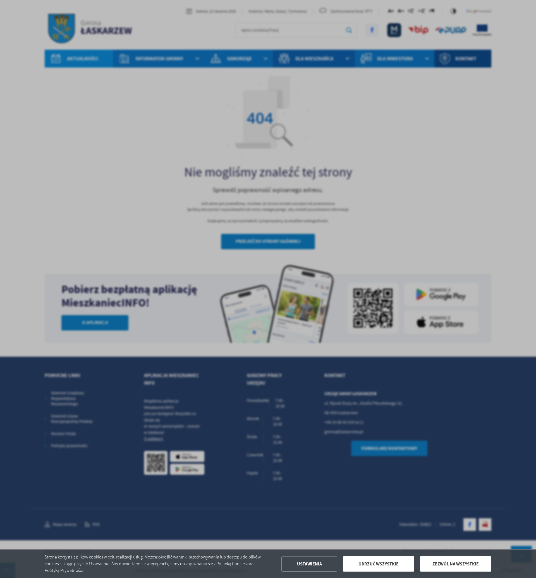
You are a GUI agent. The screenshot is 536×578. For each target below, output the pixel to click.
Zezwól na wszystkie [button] (455, 564)
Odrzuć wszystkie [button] (378, 564)
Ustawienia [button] (309, 564)
